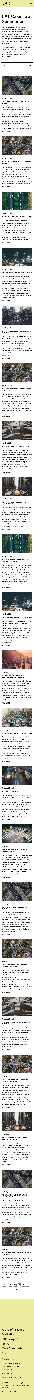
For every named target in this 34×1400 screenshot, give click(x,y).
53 (15, 1285)
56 (27, 1285)
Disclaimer (5, 1385)
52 (11, 1285)
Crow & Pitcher (15, 1392)
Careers (7, 1353)
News (5, 1344)
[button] (30, 3)
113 (17, 1289)
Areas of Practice (13, 1329)
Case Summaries (13, 1348)
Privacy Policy (15, 1385)
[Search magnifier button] (30, 65)
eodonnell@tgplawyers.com (11, 1377)
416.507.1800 (8, 1370)
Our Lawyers (10, 1339)
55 (23, 1285)
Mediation (8, 1334)
